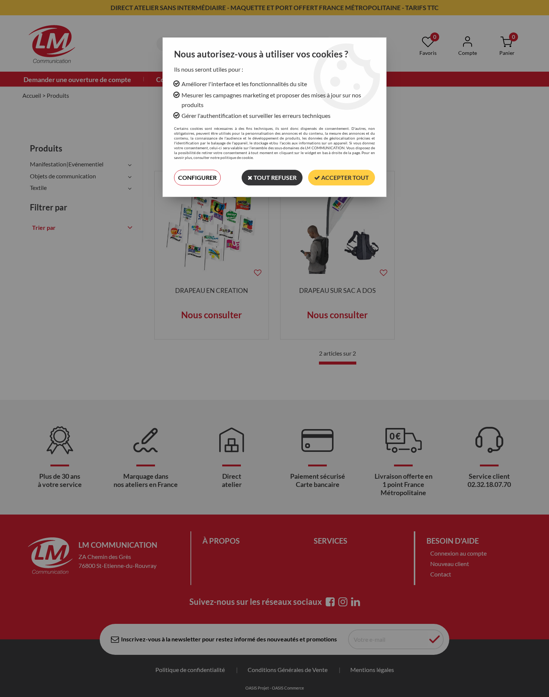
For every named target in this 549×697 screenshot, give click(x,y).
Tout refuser (274, 177)
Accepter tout (344, 177)
